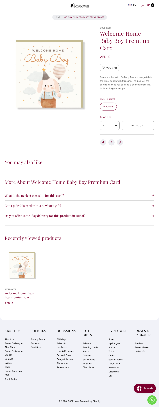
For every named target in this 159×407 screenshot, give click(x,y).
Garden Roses (116, 359)
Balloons (87, 343)
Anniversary (63, 367)
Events (8, 363)
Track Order (11, 379)
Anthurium (114, 367)
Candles (87, 355)
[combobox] (132, 5)
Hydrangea (114, 343)
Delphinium (114, 363)
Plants (86, 351)
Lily (110, 375)
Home (57, 17)
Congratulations (65, 359)
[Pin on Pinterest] (111, 142)
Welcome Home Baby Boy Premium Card (19, 295)
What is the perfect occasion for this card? (34, 195)
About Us (9, 339)
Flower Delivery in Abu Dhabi (14, 345)
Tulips (111, 351)
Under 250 (140, 351)
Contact (9, 359)
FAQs (7, 375)
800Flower (73, 401)
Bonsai (112, 347)
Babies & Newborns (62, 345)
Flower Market (142, 347)
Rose (111, 339)
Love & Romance (65, 351)
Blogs (7, 367)
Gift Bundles (89, 359)
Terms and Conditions (36, 345)
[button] (142, 5)
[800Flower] (79, 5)
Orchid (112, 355)
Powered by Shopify (90, 401)
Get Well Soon (64, 355)
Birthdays (61, 339)
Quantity (105, 117)
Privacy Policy (38, 339)
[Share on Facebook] (103, 142)
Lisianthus (114, 371)
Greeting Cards (90, 347)
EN (134, 5)
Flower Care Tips (13, 371)
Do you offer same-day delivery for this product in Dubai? (45, 216)
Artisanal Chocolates (88, 365)
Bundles (139, 343)
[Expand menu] (6, 5)
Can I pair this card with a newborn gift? (33, 205)
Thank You (62, 363)
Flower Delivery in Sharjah (14, 353)
